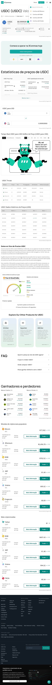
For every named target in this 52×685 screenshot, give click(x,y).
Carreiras (3, 649)
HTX (22, 613)
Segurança (14, 657)
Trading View (18, 137)
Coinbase (23, 607)
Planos (13, 646)
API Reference (42, 600)
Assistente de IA (13, 606)
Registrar (41, 2)
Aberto (13, 210)
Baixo (43, 210)
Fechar (24, 210)
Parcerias (3, 651)
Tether (29, 605)
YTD (41, 137)
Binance (23, 600)
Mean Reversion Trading (29, 625)
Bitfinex (22, 605)
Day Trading (4, 627)
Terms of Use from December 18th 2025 (18, 634)
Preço (4, 137)
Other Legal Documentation (7, 637)
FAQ (2, 663)
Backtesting (12, 604)
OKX (22, 609)
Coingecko (48, 36)
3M (34, 137)
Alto (34, 210)
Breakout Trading (12, 627)
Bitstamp (23, 602)
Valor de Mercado (10, 137)
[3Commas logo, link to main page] (6, 2)
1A (37, 137)
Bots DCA (3, 604)
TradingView (4, 612)
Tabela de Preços (16, 652)
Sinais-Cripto (4, 617)
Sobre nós (3, 646)
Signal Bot (3, 606)
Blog (2, 657)
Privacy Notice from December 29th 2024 (38, 634)
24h (5, 87)
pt (47, 2)
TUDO (45, 137)
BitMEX (29, 600)
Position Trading (40, 625)
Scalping (3, 625)
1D (25, 137)
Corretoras (3, 619)
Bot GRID (3, 600)
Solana (29, 611)
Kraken (29, 602)
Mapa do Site (15, 655)
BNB (29, 613)
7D (28, 137)
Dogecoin (30, 609)
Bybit (22, 615)
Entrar (35, 2)
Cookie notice (4, 634)
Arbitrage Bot (4, 614)
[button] (49, 682)
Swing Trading (10, 625)
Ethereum (30, 607)
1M (31, 137)
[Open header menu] (50, 2)
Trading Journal (13, 608)
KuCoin (22, 611)
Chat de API (41, 602)
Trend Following (18, 625)
